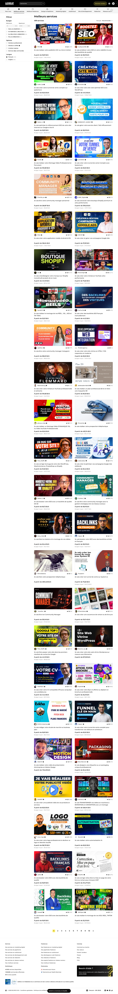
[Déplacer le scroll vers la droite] (112, 10)
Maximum (22, 23)
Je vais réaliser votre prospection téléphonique (91, 426)
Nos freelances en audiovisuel (50, 952)
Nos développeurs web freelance (50, 955)
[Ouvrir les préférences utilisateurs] (116, 3)
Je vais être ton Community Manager (47, 614)
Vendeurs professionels (15, 43)
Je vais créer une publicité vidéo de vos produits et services (52, 804)
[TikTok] (112, 990)
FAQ (78, 960)
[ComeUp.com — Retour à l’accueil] (9, 3)
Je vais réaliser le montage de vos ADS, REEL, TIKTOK (93, 915)
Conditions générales (26, 990)
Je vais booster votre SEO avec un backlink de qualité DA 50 (53, 503)
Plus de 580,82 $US (15, 36)
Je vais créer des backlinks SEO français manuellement (89, 314)
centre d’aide (82, 973)
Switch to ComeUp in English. (58, 991)
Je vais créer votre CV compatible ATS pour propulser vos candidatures (53, 691)
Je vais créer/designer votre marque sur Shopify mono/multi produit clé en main (51, 277)
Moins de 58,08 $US (15, 29)
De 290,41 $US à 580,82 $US (17, 34)
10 (89, 931)
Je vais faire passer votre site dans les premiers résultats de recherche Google (50, 653)
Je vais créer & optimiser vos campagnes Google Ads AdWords (93, 465)
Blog (78, 957)
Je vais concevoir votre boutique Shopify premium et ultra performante (93, 202)
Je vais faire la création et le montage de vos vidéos (52, 539)
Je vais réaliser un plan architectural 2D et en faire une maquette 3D (92, 390)
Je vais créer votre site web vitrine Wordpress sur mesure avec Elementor (92, 653)
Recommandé (106, 20)
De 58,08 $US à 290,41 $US (17, 31)
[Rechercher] (43, 3)
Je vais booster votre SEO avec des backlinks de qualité (51, 879)
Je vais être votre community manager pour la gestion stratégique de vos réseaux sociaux (91, 503)
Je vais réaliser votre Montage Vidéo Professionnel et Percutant (52, 164)
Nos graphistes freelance (48, 949)
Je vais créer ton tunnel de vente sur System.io (91, 577)
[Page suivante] (93, 931)
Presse (79, 955)
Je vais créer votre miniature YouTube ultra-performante (90, 277)
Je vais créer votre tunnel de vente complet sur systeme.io (51, 89)
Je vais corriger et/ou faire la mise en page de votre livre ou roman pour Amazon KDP (93, 879)
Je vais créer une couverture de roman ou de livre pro (94, 614)
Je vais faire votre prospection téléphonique (49, 577)
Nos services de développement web (16, 955)
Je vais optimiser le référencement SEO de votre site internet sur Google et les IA (52, 126)
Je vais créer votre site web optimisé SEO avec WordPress (91, 89)
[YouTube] (107, 990)
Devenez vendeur (100, 3)
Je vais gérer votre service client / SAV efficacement (93, 125)
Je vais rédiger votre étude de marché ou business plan (52, 728)
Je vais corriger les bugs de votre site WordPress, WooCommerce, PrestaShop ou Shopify (51, 465)
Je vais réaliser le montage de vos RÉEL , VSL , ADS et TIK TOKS (53, 314)
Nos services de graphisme (13, 949)
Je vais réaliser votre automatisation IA (88, 840)
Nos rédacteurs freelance (48, 957)
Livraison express (13, 48)
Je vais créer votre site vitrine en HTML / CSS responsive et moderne (90, 352)
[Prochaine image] (111, 34)
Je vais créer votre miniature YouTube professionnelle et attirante (53, 390)
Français (12, 57)
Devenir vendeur (82, 952)
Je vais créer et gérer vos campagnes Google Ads (92, 238)
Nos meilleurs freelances (48, 962)
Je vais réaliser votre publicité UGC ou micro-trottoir (52, 50)
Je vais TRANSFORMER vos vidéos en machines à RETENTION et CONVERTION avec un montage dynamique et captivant (92, 805)
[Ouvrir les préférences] (109, 4)
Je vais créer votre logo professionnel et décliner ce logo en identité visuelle (52, 841)
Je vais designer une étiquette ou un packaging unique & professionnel (92, 766)
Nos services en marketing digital (15, 947)
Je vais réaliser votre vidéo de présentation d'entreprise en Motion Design (49, 766)
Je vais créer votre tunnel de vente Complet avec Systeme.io (92, 164)
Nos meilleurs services (11, 962)
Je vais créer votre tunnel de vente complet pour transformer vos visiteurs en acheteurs (92, 728)
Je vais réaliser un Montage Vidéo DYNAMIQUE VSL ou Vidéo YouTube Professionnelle (52, 427)
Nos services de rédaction (12, 957)
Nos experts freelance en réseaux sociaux (53, 960)
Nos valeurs (80, 949)
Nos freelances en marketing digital (51, 947)
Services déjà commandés (16, 50)
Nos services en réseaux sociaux (14, 960)
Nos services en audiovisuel (13, 952)
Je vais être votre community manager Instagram (52, 351)
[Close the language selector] (69, 991)
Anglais (12, 59)
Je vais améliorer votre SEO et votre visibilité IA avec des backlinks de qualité (93, 51)
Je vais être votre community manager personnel (51, 200)
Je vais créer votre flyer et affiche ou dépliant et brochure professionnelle (91, 691)
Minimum (9, 23)
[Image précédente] (77, 34)
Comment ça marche (83, 947)
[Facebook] (109, 990)
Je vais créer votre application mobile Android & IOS (52, 238)
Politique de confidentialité (42, 990)
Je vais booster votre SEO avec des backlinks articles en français (93, 540)
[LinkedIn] (105, 990)
